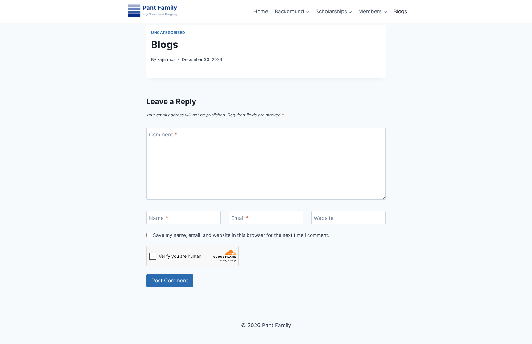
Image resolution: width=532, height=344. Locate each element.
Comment (163, 135)
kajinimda (166, 59)
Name (158, 218)
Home (260, 11)
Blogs (400, 11)
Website (324, 218)
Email (240, 218)
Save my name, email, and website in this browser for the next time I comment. (241, 235)
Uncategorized (168, 32)
